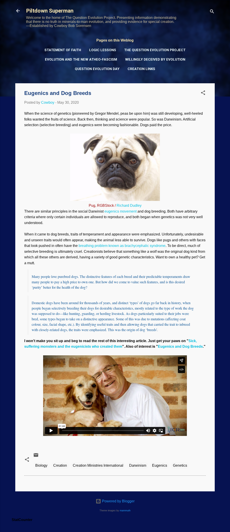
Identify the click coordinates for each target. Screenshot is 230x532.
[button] (203, 93)
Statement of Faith (62, 50)
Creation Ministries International (98, 465)
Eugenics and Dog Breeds (180, 346)
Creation (60, 465)
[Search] (212, 12)
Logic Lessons (102, 50)
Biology (41, 465)
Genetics (180, 465)
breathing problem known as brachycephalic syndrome (122, 246)
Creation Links (141, 69)
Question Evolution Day (97, 69)
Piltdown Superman (49, 11)
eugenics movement (120, 211)
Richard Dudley (129, 205)
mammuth (125, 510)
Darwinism (137, 465)
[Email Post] (36, 456)
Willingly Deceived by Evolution (155, 59)
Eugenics (159, 465)
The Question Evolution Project (155, 50)
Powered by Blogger (118, 501)
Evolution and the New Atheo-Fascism (81, 59)
